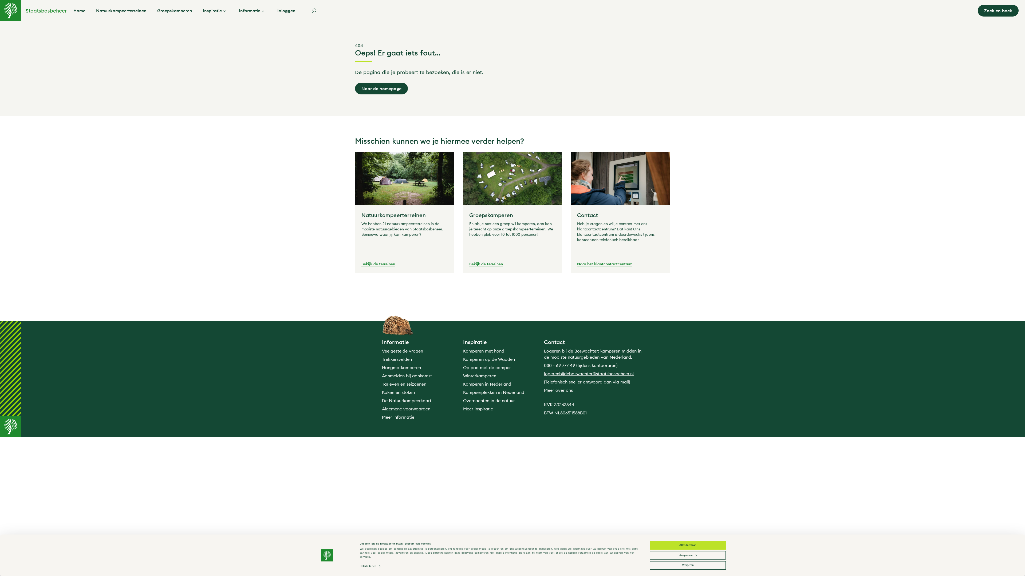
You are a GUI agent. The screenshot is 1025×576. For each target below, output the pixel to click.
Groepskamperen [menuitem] (174, 10)
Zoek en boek (998, 10)
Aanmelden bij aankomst (407, 375)
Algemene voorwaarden (406, 408)
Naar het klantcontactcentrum (604, 264)
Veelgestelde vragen (402, 351)
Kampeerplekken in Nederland (493, 392)
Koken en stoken (398, 392)
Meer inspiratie (478, 408)
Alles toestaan (687, 545)
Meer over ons (558, 390)
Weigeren (688, 565)
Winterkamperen (479, 375)
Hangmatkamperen (401, 367)
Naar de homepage (381, 88)
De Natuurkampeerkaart (406, 400)
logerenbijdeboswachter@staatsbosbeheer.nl (589, 373)
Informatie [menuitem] (249, 10)
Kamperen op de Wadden (489, 359)
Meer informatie (398, 417)
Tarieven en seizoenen (404, 384)
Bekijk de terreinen (378, 264)
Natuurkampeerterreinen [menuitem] (121, 10)
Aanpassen (686, 555)
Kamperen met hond (483, 351)
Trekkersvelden (397, 359)
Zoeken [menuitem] (314, 10)
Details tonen (368, 566)
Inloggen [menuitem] (286, 10)
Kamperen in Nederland (487, 384)
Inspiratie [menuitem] (212, 10)
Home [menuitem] (79, 10)
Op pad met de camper (487, 367)
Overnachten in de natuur (489, 400)
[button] (225, 11)
